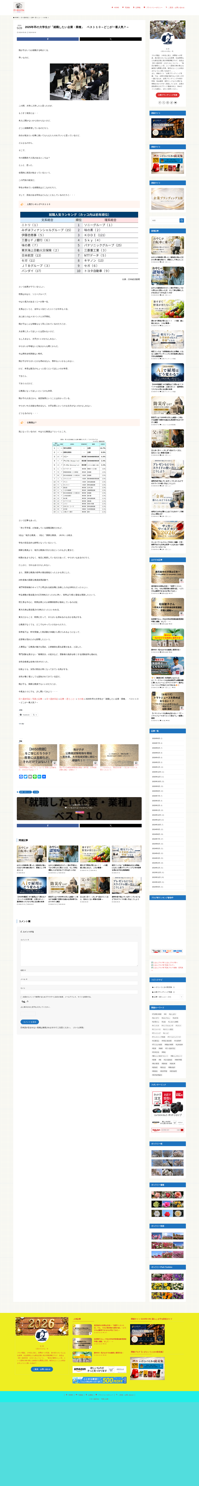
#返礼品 (163, 1067)
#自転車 (172, 1063)
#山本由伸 (179, 1044)
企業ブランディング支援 (167, 95)
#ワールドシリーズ (174, 1037)
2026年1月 (157, 767)
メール (23, 979)
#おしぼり (172, 1014)
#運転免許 (171, 1067)
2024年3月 (157, 858)
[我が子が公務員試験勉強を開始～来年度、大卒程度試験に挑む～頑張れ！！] (78, 755)
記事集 (90, 1395)
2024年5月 (157, 848)
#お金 (164, 1022)
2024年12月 (158, 815)
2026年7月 (157, 743)
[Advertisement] (69, 1418)
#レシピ (166, 1033)
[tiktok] (171, 102)
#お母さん (155, 1022)
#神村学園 (178, 1060)
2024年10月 (157, 825)
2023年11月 (158, 877)
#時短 (164, 1052)
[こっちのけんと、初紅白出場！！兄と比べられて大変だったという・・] (119, 755)
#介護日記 (155, 1041)
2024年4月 (157, 853)
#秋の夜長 (155, 1063)
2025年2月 (157, 805)
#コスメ (178, 1025)
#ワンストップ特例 (158, 1037)
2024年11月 (158, 820)
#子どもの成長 (157, 1044)
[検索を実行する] (181, 220)
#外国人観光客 (167, 1041)
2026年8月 (157, 738)
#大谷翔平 (177, 1041)
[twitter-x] (163, 102)
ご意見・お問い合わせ (42, 1369)
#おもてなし (166, 1018)
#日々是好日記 (170, 1048)
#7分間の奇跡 (156, 1014)
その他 (80, 699)
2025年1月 (157, 810)
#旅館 (161, 1048)
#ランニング (156, 1033)
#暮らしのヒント (176, 1056)
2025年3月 (157, 801)
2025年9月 (157, 786)
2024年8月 (157, 834)
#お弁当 (175, 1018)
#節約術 (164, 1063)
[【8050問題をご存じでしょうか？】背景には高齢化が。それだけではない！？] (38, 755)
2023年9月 (157, 887)
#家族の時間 (169, 1044)
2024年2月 (157, 863)
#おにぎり (155, 1018)
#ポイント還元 (168, 1029)
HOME (71, 1395)
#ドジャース (156, 1029)
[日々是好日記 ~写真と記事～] (19, 7)
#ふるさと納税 (173, 1022)
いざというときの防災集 (164, 987)
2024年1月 (157, 868)
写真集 (80, 1395)
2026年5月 (157, 753)
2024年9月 (157, 829)
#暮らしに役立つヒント (160, 1056)
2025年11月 (158, 777)
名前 (23, 970)
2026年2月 (157, 762)
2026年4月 (157, 757)
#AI (165, 1014)
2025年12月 (158, 772)
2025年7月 (157, 796)
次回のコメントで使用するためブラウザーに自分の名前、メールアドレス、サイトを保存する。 (57, 997)
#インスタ (155, 1025)
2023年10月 (158, 882)
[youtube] (175, 102)
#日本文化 (155, 1052)
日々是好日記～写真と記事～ (31, 699)
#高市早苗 (163, 1071)
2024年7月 (157, 839)
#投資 (154, 1048)
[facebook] (159, 102)
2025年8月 (157, 791)
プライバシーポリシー (105, 1395)
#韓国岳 (155, 1071)
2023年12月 (158, 872)
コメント (24, 940)
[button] (48, 39)
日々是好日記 (52, 699)
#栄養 (154, 1060)
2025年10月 (158, 781)
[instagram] (167, 102)
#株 (160, 1060)
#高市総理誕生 (157, 1075)
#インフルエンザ (167, 1025)
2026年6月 (157, 748)
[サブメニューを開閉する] (181, 996)
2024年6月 (157, 844)
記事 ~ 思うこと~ (67, 699)
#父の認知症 (168, 1060)
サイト (22, 988)
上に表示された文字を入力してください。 (35, 1007)
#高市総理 (173, 1071)
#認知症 (155, 1067)
